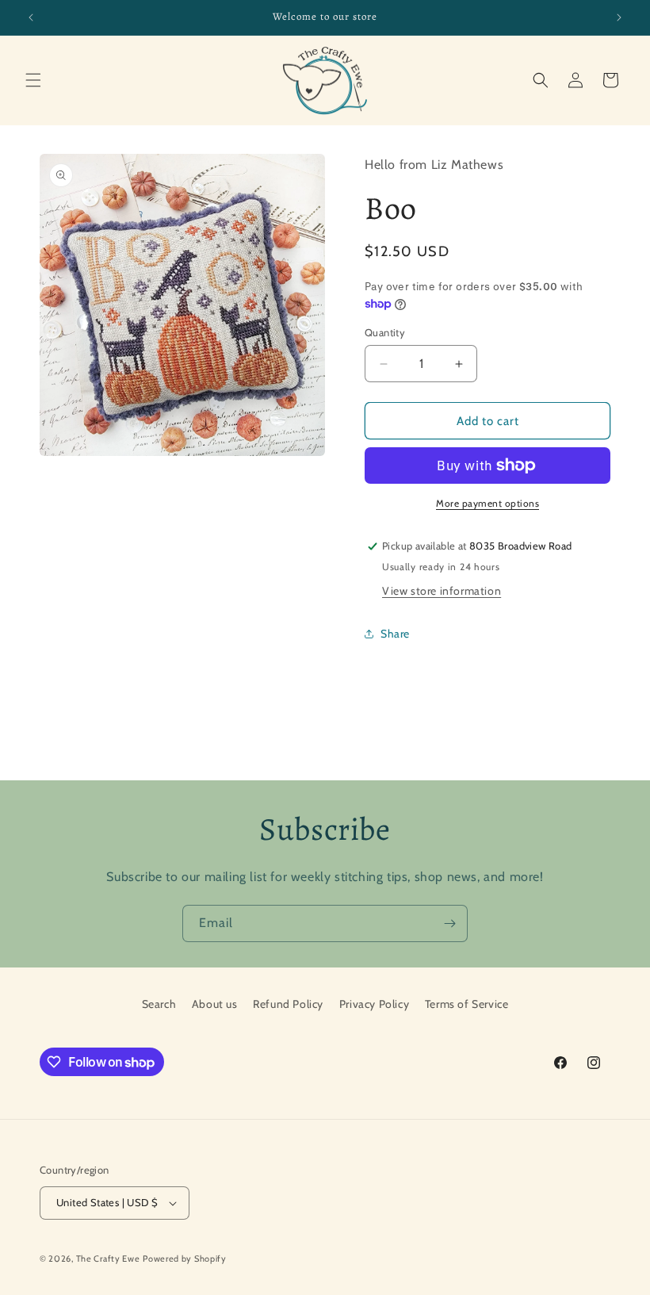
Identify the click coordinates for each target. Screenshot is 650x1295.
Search (159, 1004)
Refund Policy (288, 1004)
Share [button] (395, 633)
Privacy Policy (374, 1004)
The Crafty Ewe (108, 1258)
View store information (441, 591)
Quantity (385, 332)
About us (215, 1004)
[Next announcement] (619, 17)
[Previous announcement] (30, 17)
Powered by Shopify (185, 1258)
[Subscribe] (449, 923)
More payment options (487, 503)
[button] (33, 80)
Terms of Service (467, 1004)
